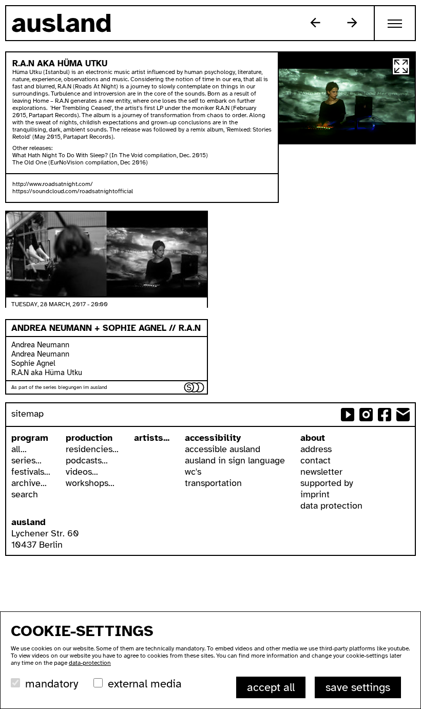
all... (19, 449)
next (352, 22)
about (312, 437)
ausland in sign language (235, 460)
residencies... (92, 449)
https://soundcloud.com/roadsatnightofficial (72, 191)
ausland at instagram (366, 414)
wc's (193, 471)
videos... (82, 471)
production (89, 437)
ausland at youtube (347, 414)
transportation (213, 483)
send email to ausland (403, 414)
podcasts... (87, 460)
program (29, 437)
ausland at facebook (384, 414)
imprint (315, 494)
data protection (331, 505)
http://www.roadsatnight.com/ (52, 184)
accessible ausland (222, 449)
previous (315, 22)
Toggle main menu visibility (395, 23)
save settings (358, 687)
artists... (151, 437)
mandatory (51, 684)
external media (145, 684)
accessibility (213, 437)
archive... (29, 483)
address (316, 449)
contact (315, 460)
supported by (326, 483)
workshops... (90, 483)
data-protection (90, 662)
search (24, 494)
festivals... (30, 471)
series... (26, 460)
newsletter (321, 471)
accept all (271, 687)
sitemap (27, 413)
